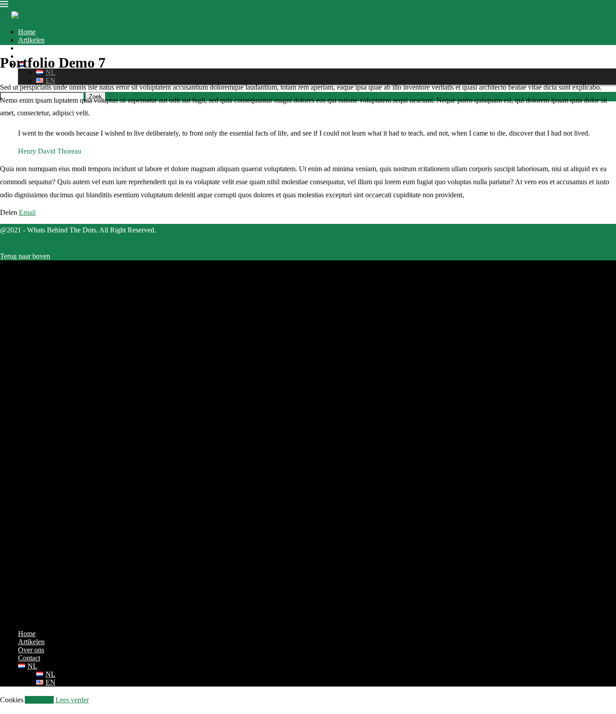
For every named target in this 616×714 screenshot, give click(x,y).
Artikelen (31, 40)
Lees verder (72, 700)
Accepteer (39, 700)
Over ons (31, 48)
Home (27, 32)
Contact (29, 658)
